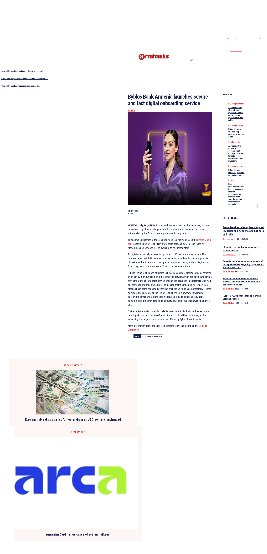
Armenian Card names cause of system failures (78, 534)
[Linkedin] (265, 49)
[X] (157, 212)
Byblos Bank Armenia (152, 336)
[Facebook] (255, 49)
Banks (131, 110)
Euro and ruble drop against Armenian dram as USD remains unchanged (73, 419)
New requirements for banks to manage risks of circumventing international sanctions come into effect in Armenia (236, 194)
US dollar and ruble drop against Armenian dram (236, 172)
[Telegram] (258, 49)
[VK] (186, 212)
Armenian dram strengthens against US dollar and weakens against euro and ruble (235, 113)
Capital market (234, 142)
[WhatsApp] (167, 212)
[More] (207, 212)
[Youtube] (262, 49)
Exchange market (236, 103)
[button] (245, 49)
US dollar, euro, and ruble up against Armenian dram (236, 133)
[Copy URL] (196, 212)
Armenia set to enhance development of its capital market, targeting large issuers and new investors (236, 153)
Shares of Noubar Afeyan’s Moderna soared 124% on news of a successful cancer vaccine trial (241, 281)
